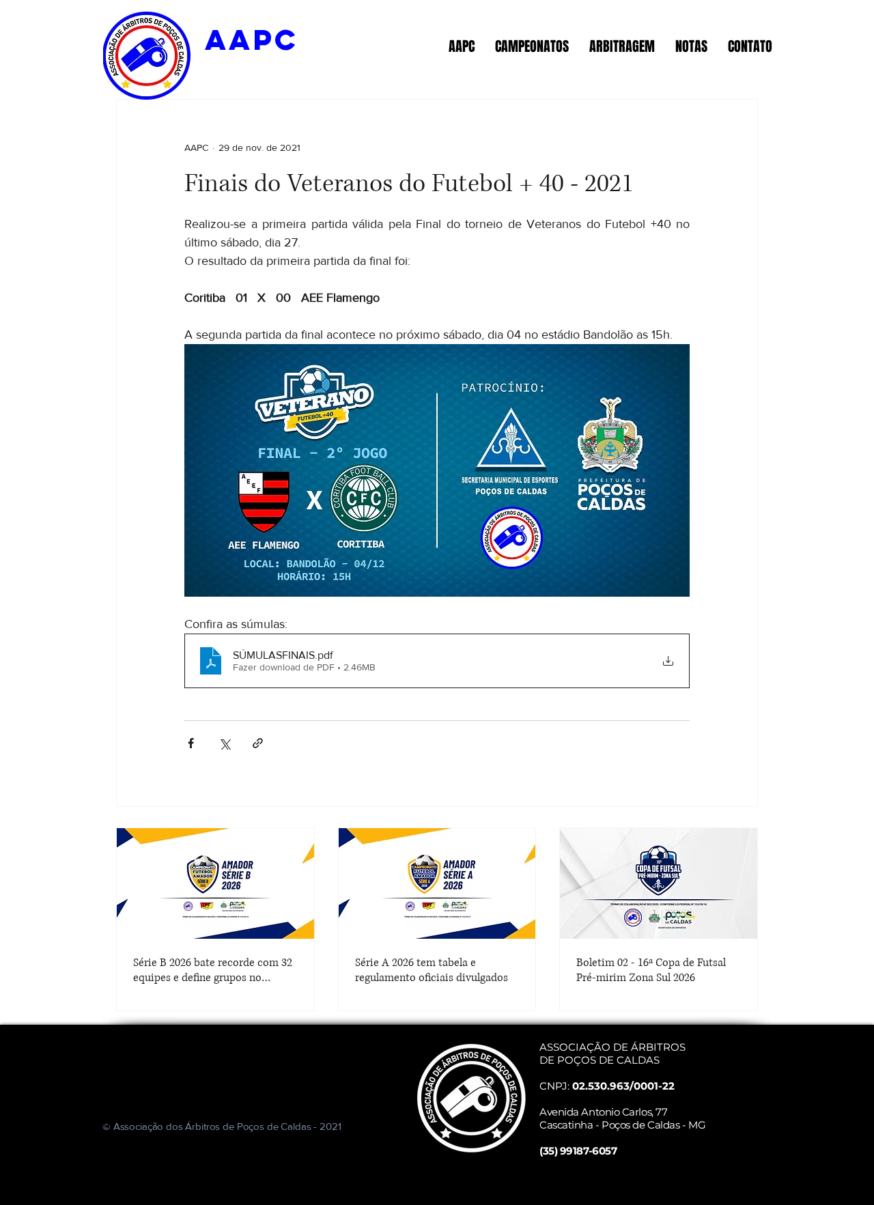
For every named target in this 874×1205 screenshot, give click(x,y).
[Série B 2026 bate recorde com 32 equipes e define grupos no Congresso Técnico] (215, 883)
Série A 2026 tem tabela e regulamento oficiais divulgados (431, 970)
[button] (461, 46)
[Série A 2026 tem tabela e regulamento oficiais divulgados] (437, 883)
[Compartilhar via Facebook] (190, 743)
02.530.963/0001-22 (623, 1085)
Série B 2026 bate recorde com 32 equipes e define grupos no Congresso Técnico (212, 970)
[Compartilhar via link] (257, 743)
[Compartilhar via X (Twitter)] (224, 743)
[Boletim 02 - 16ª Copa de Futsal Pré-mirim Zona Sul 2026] (658, 883)
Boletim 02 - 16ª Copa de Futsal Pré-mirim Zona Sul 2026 (651, 970)
